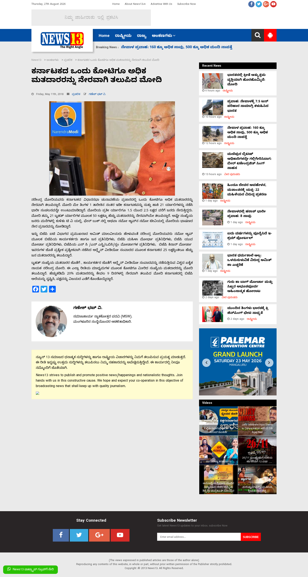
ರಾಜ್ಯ (141, 36)
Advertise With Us (161, 4)
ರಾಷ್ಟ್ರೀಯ (123, 36)
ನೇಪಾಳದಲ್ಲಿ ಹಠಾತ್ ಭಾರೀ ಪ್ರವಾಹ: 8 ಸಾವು (246, 214)
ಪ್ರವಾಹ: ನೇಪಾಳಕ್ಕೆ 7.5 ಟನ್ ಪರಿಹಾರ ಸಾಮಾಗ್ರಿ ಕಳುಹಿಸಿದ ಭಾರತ (247, 107)
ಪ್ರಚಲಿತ (76, 94)
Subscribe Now (186, 4)
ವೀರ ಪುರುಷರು (232, 175)
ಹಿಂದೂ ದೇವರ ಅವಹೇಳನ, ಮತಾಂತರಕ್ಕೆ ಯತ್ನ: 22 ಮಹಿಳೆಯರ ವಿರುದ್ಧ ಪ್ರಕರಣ (183, 47)
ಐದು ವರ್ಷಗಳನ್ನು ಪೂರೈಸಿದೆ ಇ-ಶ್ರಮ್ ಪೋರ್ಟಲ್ (249, 236)
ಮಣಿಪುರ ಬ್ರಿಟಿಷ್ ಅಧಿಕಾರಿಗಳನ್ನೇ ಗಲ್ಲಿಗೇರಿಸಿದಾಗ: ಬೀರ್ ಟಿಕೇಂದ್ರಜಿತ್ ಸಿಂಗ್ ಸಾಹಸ (249, 161)
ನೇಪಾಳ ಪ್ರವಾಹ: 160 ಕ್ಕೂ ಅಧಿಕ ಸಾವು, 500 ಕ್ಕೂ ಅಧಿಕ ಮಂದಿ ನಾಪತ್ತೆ (247, 133)
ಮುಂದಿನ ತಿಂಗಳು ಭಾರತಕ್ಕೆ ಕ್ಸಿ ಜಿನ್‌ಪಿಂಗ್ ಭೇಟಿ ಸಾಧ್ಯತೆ (247, 311)
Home (116, 4)
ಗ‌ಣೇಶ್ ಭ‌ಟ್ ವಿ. (97, 94)
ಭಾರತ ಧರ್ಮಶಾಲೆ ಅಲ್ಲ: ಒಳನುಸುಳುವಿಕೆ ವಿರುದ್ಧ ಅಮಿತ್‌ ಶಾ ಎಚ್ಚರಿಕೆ (249, 261)
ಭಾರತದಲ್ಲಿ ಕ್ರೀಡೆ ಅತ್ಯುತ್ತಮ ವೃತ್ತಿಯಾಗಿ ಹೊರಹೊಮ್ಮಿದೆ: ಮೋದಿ (246, 80)
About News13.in (135, 4)
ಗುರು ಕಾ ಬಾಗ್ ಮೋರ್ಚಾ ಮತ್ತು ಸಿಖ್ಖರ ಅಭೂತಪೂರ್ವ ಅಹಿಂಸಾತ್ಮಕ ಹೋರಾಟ (250, 287)
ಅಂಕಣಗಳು (162, 36)
